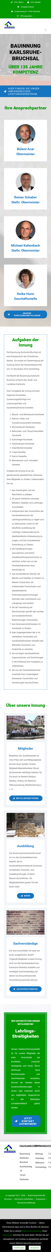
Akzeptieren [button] (34, 1248)
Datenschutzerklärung (26, 1203)
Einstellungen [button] (19, 1248)
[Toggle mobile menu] (45, 29)
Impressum (40, 1199)
